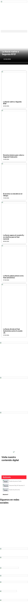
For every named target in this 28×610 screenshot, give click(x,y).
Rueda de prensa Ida (14, 489)
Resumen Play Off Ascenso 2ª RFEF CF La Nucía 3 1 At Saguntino (17, 485)
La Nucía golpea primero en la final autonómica (13, 277)
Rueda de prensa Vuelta (15, 481)
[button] (14, 31)
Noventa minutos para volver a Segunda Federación (13, 156)
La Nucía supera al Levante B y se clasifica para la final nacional (13, 237)
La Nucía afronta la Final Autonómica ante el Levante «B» (12, 331)
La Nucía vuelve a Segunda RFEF (10, 53)
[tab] (14, 481)
